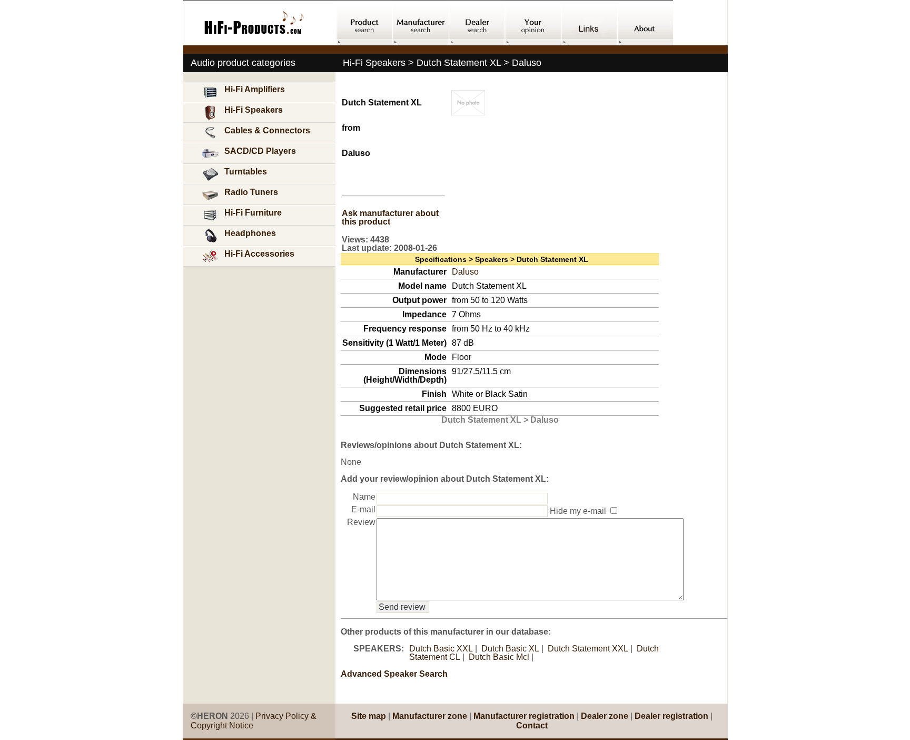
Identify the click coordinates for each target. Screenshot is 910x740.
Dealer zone (604, 716)
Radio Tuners (251, 192)
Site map (368, 716)
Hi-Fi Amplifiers (254, 89)
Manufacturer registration (524, 716)
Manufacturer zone (429, 716)
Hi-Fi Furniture (253, 212)
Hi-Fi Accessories (259, 253)
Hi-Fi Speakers (253, 109)
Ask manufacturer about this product (390, 217)
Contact (532, 725)
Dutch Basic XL (510, 648)
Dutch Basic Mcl (499, 657)
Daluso (465, 271)
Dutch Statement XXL (588, 648)
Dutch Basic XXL (441, 648)
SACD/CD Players (260, 151)
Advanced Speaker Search (394, 673)
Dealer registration (671, 716)
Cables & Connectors (267, 130)
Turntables (245, 171)
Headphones (250, 233)
